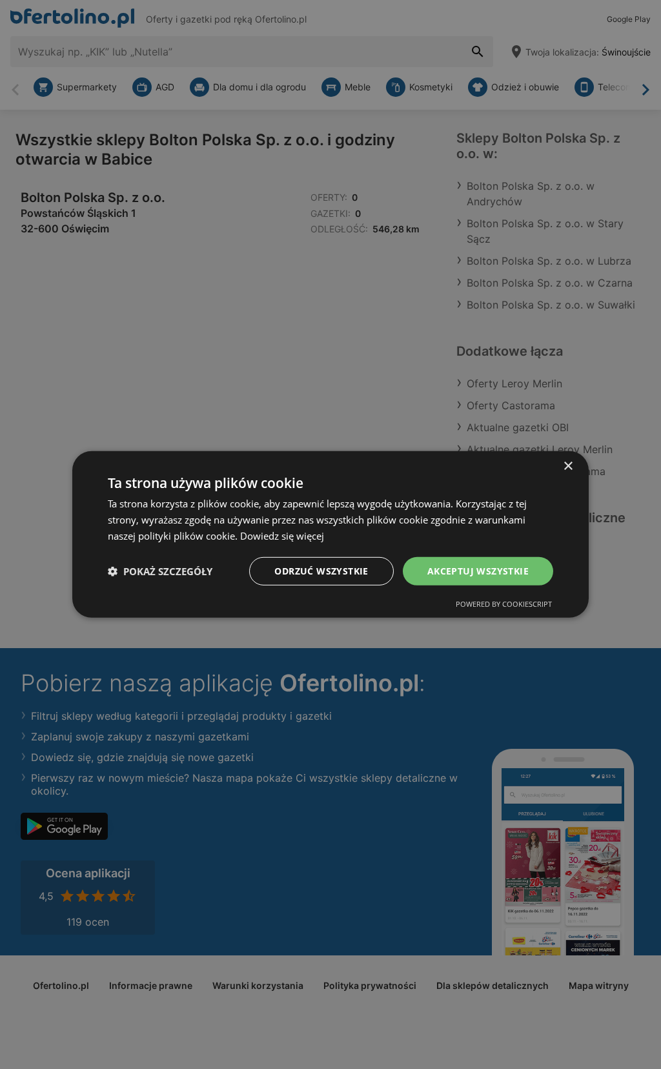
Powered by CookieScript (504, 604)
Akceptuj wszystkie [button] (478, 570)
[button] (160, 571)
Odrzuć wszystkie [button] (321, 570)
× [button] (568, 466)
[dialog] (330, 534)
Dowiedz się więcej (282, 535)
